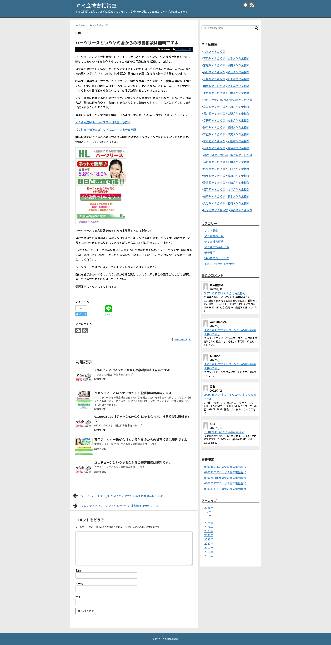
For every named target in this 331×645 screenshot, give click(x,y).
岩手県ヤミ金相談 (238, 58)
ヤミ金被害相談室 (96, 5)
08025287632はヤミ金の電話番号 (225, 483)
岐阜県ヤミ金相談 (238, 120)
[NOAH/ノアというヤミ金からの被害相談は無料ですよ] (84, 377)
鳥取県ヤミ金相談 (241, 155)
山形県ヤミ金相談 (214, 72)
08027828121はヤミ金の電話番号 (225, 478)
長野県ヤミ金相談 (214, 120)
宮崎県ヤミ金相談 (238, 203)
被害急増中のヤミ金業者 (219, 264)
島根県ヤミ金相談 (214, 162)
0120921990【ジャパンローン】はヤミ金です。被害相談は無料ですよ (142, 418)
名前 (78, 570)
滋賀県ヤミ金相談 (238, 134)
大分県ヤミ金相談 (214, 203)
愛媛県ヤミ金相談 (214, 182)
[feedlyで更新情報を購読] (245, 4)
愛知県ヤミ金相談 (238, 127)
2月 (209, 512)
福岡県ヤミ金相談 (214, 189)
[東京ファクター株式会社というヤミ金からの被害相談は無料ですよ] (84, 446)
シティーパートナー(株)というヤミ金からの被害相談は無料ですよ (122, 496)
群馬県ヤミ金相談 (214, 86)
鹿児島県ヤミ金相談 (215, 210)
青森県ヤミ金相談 (214, 58)
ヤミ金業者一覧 (183, 49)
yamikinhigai (182, 339)
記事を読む (100, 379)
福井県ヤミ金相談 (214, 113)
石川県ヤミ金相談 (238, 107)
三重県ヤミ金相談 (214, 134)
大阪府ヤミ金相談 (238, 141)
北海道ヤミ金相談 (214, 51)
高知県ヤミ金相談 (238, 182)
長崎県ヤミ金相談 (214, 196)
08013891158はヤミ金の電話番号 (225, 467)
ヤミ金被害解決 (214, 241)
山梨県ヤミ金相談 (238, 113)
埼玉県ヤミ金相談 (238, 86)
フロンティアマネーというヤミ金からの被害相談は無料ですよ (119, 506)
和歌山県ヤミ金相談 (215, 155)
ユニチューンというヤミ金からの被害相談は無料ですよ (133, 462)
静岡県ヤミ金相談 (214, 127)
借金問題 (209, 252)
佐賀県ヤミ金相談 (238, 189)
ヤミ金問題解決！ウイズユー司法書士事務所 (103, 122)
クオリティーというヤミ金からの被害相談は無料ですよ (133, 393)
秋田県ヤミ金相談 (238, 65)
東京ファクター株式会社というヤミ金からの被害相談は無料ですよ (140, 439)
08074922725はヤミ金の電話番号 (224, 293)
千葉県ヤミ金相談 (238, 93)
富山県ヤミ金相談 (214, 107)
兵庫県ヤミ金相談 (214, 148)
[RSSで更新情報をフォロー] (252, 4)
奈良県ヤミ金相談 (238, 148)
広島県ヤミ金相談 (214, 169)
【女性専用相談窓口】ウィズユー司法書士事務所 (105, 129)
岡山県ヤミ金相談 (238, 162)
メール (79, 583)
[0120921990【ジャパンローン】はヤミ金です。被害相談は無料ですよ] (84, 423)
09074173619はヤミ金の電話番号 (225, 489)
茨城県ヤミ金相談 (214, 79)
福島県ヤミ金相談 (238, 72)
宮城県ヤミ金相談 (214, 65)
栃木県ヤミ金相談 (238, 79)
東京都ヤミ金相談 (214, 93)
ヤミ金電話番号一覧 (216, 247)
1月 (209, 516)
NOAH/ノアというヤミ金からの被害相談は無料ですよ (132, 370)
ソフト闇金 (211, 230)
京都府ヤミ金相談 (214, 141)
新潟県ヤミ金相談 (241, 100)
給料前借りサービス (216, 258)
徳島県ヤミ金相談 (214, 176)
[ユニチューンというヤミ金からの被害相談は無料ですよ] (84, 469)
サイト (79, 597)
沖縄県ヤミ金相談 (241, 210)
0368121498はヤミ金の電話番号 (224, 432)
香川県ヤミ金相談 (238, 176)
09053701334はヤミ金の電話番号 (225, 472)
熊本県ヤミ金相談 (238, 196)
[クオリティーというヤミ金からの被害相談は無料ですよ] (84, 399)
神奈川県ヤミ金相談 (215, 100)
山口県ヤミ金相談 (238, 169)
